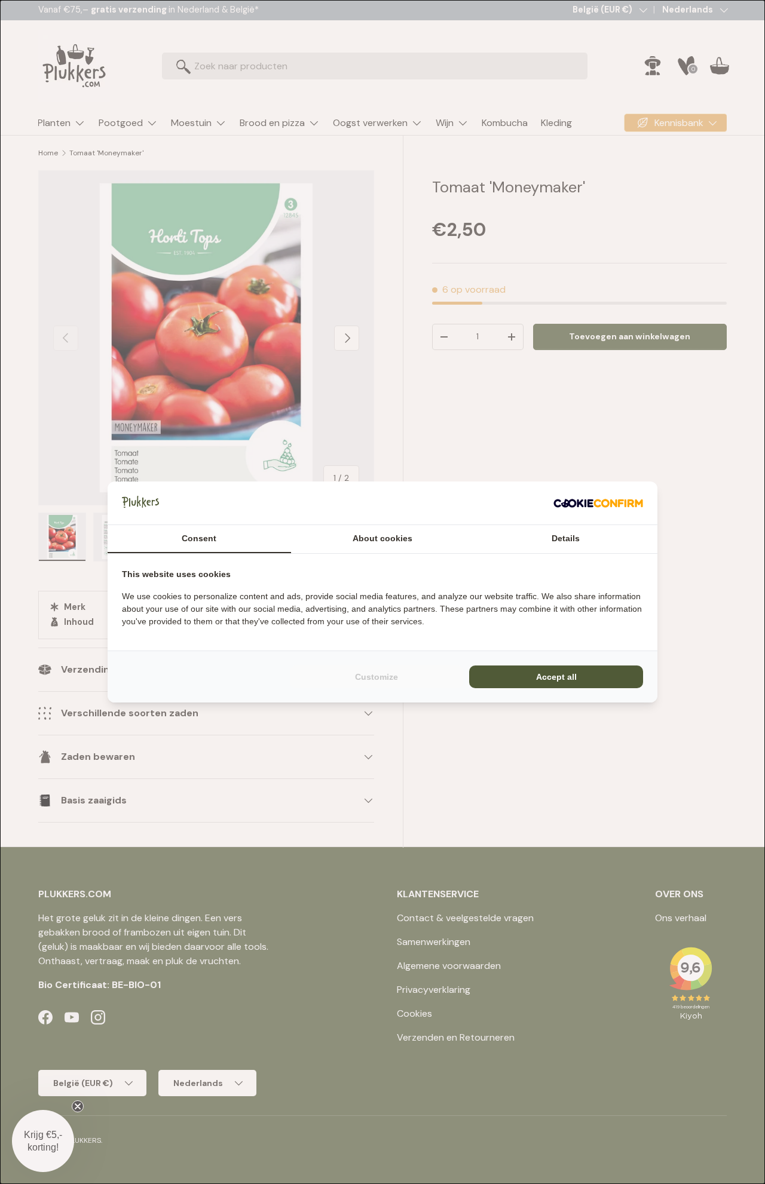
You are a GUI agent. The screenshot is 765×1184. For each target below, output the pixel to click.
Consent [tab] (199, 538)
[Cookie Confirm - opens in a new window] (598, 503)
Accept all (556, 677)
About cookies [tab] (382, 538)
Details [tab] (566, 538)
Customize (376, 677)
